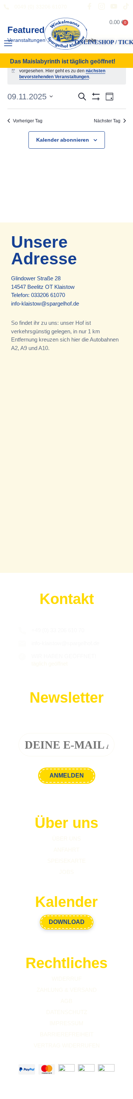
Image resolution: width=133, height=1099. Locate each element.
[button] (8, 43)
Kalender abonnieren (62, 140)
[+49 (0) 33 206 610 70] (22, 630)
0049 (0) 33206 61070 (40, 7)
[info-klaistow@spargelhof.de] (22, 643)
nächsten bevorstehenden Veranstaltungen (62, 74)
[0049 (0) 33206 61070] (6, 7)
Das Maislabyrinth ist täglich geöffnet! (62, 61)
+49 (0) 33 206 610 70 (57, 630)
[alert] (66, 71)
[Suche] (32, 45)
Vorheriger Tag (27, 120)
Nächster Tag (107, 120)
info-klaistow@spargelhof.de (45, 303)
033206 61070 (48, 295)
